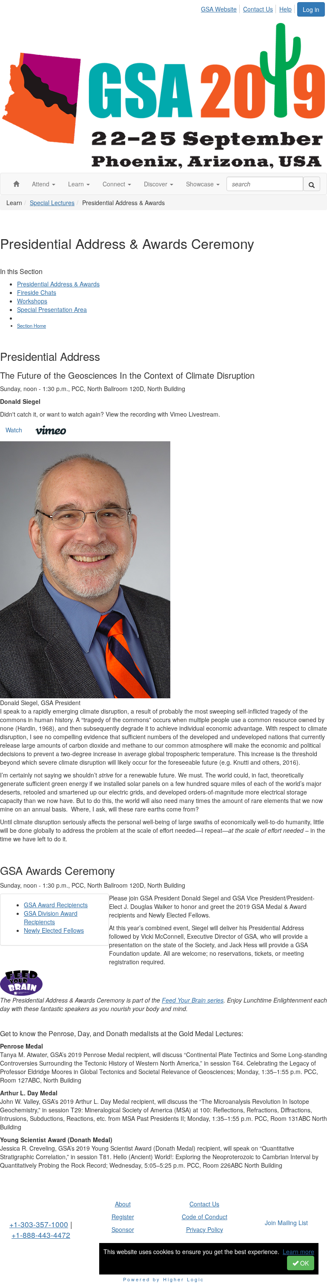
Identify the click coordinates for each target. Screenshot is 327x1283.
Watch (14, 430)
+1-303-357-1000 (38, 1224)
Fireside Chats (36, 292)
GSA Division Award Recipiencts (50, 917)
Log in (311, 9)
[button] (44, 183)
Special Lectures (52, 202)
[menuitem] (221, 7)
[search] (311, 184)
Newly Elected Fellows (54, 930)
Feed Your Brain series (193, 1000)
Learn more (298, 1251)
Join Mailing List (286, 1222)
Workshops (32, 301)
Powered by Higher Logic (163, 1279)
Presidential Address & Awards (58, 284)
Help (285, 9)
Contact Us (258, 9)
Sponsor (123, 1229)
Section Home (31, 325)
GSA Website (219, 9)
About (123, 1204)
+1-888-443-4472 (40, 1234)
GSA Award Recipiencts (56, 904)
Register (123, 1216)
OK (303, 1263)
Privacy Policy (204, 1229)
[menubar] (248, 7)
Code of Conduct (204, 1216)
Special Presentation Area (52, 309)
